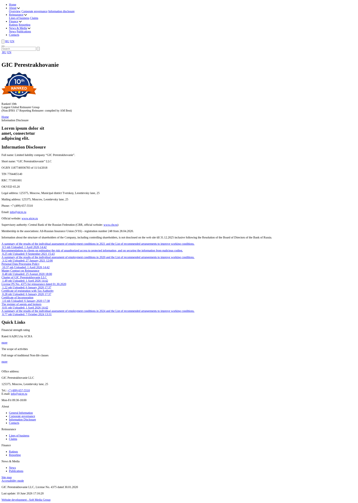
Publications (24, 31)
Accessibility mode (12, 480)
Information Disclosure (22, 419)
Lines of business (19, 18)
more (4, 342)
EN (12, 41)
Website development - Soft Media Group (26, 499)
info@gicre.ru (18, 212)
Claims (34, 18)
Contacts (14, 34)
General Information (21, 412)
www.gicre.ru (30, 218)
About (12, 8)
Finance (13, 21)
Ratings (13, 24)
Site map (6, 477)
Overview (15, 11)
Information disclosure (61, 11)
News (12, 31)
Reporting (24, 24)
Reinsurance (16, 14)
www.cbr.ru (110, 224)
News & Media (18, 28)
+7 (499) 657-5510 (18, 390)
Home (12, 4)
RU (7, 41)
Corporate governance (34, 11)
